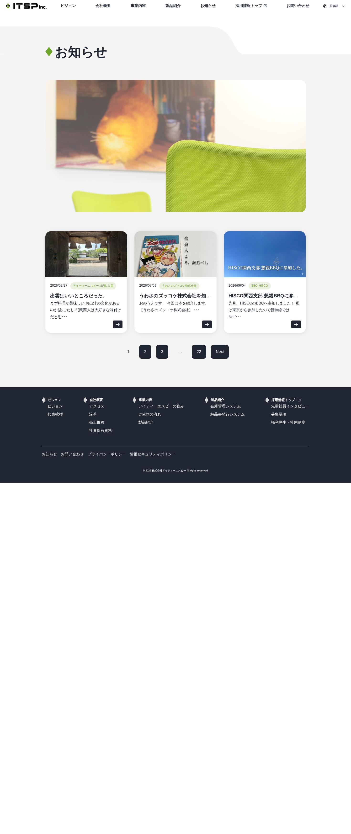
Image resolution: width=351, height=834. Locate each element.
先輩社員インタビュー (290, 406)
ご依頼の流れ (149, 414)
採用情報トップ (283, 400)
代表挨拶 (55, 414)
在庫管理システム (225, 406)
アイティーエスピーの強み (161, 406)
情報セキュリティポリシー (153, 454)
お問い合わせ (298, 6)
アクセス (96, 406)
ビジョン (68, 6)
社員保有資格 (100, 430)
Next (220, 352)
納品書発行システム (227, 414)
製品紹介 (173, 6)
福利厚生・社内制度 (288, 422)
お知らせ (208, 6)
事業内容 (138, 6)
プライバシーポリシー (107, 454)
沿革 (93, 414)
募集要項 (278, 414)
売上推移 (96, 422)
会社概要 (103, 6)
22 (199, 352)
